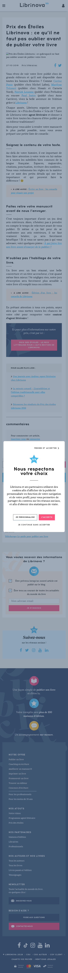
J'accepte (46, 517)
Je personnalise (25, 517)
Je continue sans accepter (34, 525)
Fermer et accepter (46, 448)
